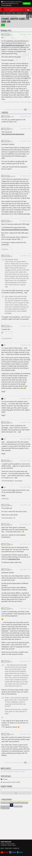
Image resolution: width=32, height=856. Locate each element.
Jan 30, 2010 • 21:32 (25, 176)
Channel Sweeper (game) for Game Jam (15, 20)
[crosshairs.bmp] (7, 247)
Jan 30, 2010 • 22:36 (25, 326)
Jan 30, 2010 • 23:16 (25, 422)
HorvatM (12, 116)
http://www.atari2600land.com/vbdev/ (14, 230)
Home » (4, 16)
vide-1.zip (6, 498)
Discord (13, 852)
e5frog (11, 609)
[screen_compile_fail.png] (7, 334)
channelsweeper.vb (8, 481)
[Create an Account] (3, 25)
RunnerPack (12, 176)
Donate (21, 852)
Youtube (6, 852)
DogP (4, 345)
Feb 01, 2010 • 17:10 (25, 544)
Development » (14, 16)
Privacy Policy (8, 848)
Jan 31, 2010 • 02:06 (25, 439)
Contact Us (16, 848)
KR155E (11, 129)
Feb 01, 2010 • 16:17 (25, 524)
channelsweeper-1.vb (9, 518)
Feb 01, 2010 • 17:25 (25, 661)
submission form (14, 559)
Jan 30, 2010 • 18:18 (25, 116)
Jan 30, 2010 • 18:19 (25, 129)
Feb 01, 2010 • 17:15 (25, 569)
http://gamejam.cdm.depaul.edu (12, 45)
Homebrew (19, 13)
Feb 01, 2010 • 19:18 (25, 734)
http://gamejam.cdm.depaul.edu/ (12, 134)
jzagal (11, 35)
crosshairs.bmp (5, 249)
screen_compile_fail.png (6, 338)
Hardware (25, 13)
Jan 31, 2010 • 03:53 (25, 460)
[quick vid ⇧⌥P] (27, 16)
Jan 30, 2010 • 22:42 (25, 345)
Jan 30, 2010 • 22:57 (25, 398)
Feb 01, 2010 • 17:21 (25, 608)
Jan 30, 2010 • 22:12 (25, 221)
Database (8, 13)
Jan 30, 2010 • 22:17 (25, 256)
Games (13, 13)
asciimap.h (19, 481)
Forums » (8, 16)
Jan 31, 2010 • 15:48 (25, 505)
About (2, 848)
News (4, 13)
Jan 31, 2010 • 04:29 (25, 487)
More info (8, 5)
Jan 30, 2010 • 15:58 (25, 34)
